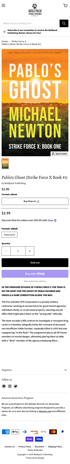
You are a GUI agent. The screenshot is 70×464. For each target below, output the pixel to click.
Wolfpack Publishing (15, 183)
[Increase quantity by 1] (30, 250)
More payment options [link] (35, 281)
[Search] (64, 23)
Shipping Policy (55, 446)
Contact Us (10, 446)
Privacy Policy (24, 446)
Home (5, 41)
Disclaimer (39, 446)
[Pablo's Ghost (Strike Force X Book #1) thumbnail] (5, 163)
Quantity (6, 243)
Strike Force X (19, 41)
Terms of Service (35, 450)
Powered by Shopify (35, 457)
